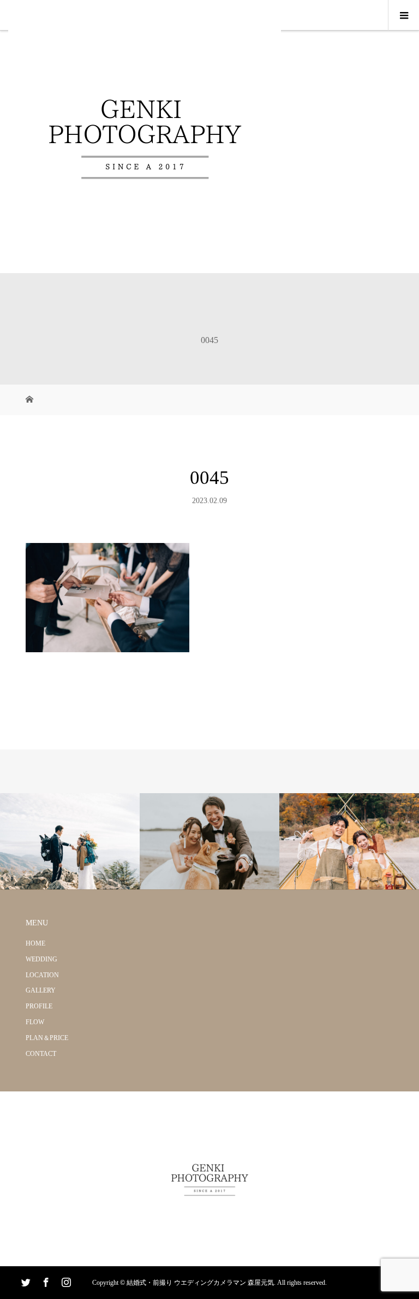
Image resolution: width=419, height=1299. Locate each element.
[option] (70, 841)
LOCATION (42, 975)
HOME (35, 943)
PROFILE (39, 1006)
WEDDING (41, 959)
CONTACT (41, 1054)
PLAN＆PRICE (47, 1038)
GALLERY (41, 990)
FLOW (35, 1022)
